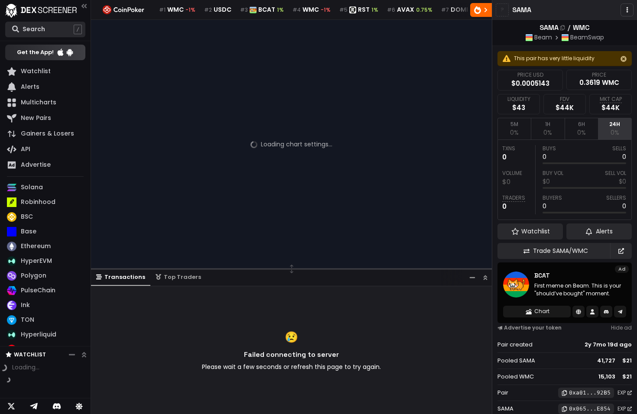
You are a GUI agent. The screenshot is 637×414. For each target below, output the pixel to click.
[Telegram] (34, 406)
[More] (627, 9)
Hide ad (621, 327)
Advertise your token (533, 327)
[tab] (514, 128)
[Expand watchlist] (84, 336)
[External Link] (621, 251)
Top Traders (182, 277)
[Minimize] (472, 277)
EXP (622, 392)
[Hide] (624, 59)
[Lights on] (79, 406)
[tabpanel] (564, 179)
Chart (541, 311)
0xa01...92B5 (590, 392)
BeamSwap (587, 37)
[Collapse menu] (84, 6)
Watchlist (30, 336)
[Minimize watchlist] (72, 336)
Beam (543, 37)
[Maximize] (485, 277)
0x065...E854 (590, 408)
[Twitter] (11, 406)
